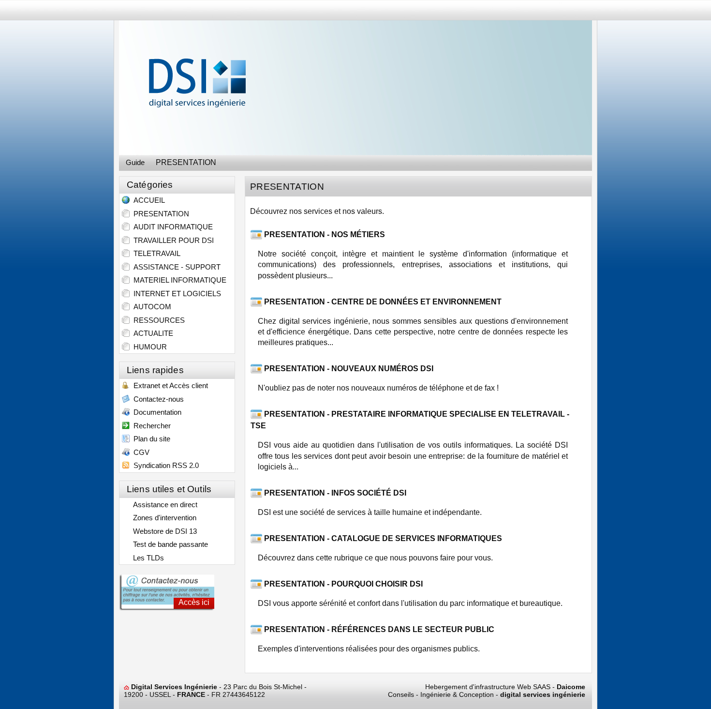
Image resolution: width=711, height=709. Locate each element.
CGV (139, 452)
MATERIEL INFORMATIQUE (178, 280)
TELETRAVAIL (155, 253)
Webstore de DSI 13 (163, 531)
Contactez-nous (157, 399)
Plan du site (150, 439)
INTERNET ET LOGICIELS (175, 293)
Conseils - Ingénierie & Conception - (486, 694)
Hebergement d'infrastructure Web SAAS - (505, 687)
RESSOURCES (157, 320)
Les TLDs (146, 558)
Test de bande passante (168, 544)
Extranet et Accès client (169, 385)
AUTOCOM (150, 306)
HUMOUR (148, 347)
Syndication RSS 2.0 (164, 465)
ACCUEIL (147, 200)
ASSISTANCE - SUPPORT (175, 267)
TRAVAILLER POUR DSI (172, 240)
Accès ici (193, 602)
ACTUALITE (151, 333)
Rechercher (150, 426)
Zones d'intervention (162, 517)
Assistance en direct (163, 504)
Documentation (155, 412)
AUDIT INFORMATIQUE (171, 227)
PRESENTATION (159, 214)
